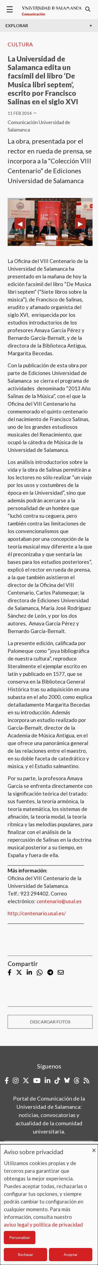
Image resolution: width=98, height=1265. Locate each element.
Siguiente (80, 223)
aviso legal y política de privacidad (43, 1224)
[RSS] (86, 1080)
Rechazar (25, 1254)
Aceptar (71, 1254)
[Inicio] (52, 11)
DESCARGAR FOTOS (50, 1021)
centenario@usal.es (59, 901)
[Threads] (76, 1080)
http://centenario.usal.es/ (37, 913)
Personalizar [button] (19, 1237)
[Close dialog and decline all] (94, 1147)
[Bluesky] (67, 1080)
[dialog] (49, 1204)
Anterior (19, 223)
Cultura (20, 44)
